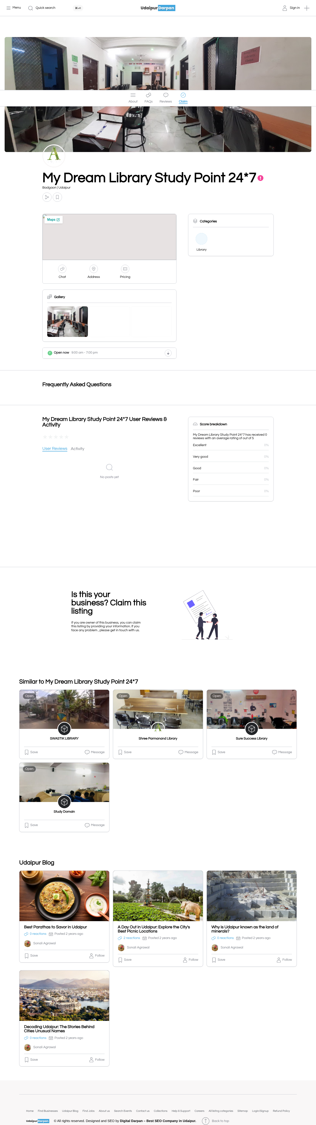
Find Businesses (48, 1111)
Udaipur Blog (70, 1111)
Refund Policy (281, 1111)
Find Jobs (89, 1111)
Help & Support (181, 1111)
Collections (160, 1111)
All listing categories (221, 1111)
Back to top (220, 1121)
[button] (306, 8)
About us (104, 1111)
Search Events (123, 1111)
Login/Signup (260, 1111)
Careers (199, 1111)
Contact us (142, 1111)
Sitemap (242, 1111)
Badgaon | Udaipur (56, 188)
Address (93, 277)
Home (30, 1111)
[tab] (54, 449)
